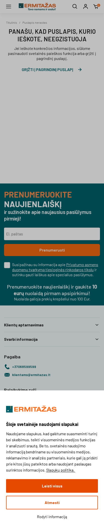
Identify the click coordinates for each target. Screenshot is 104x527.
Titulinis (11, 22)
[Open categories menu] (8, 6)
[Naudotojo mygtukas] (86, 7)
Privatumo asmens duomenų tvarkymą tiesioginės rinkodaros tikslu (55, 267)
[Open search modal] (75, 7)
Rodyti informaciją (52, 516)
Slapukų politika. (60, 470)
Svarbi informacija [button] (21, 339)
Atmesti (52, 502)
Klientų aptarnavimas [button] (24, 324)
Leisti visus (52, 486)
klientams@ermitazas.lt (31, 375)
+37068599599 (24, 366)
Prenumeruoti (52, 249)
